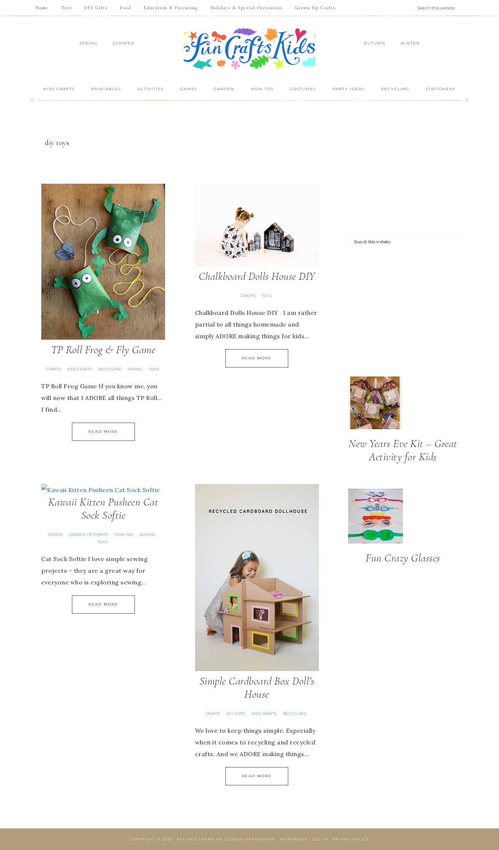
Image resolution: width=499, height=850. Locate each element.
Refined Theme (196, 839)
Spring (135, 369)
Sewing (148, 534)
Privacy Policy (350, 839)
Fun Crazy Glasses (403, 558)
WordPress (294, 839)
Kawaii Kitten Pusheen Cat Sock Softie (103, 508)
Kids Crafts (79, 369)
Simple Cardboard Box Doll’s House (257, 687)
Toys (154, 369)
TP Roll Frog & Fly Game (103, 350)
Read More (103, 431)
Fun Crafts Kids (249, 48)
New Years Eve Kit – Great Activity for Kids (402, 450)
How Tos (123, 534)
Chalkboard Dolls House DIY (257, 276)
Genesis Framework (250, 839)
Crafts (53, 369)
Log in (320, 839)
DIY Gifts (236, 713)
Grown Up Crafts (88, 534)
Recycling (110, 369)
